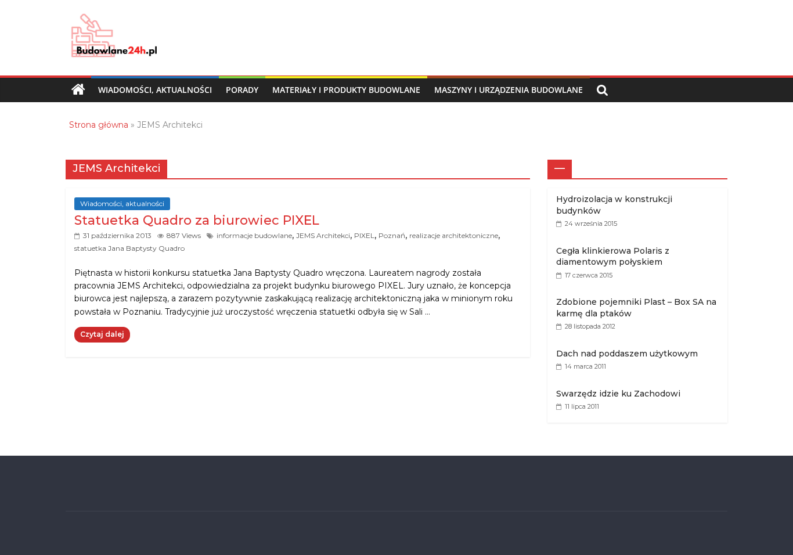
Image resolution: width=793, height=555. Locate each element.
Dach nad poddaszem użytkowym (627, 353)
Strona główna (98, 125)
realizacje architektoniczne (453, 235)
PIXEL (364, 235)
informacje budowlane (254, 235)
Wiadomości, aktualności (155, 89)
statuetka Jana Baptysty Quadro (129, 248)
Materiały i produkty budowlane (346, 89)
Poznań (392, 235)
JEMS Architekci (323, 235)
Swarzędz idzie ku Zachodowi (618, 393)
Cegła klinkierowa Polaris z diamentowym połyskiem (612, 257)
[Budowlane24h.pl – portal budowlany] (78, 90)
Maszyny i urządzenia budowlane (508, 89)
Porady (242, 89)
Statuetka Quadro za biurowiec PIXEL (196, 220)
